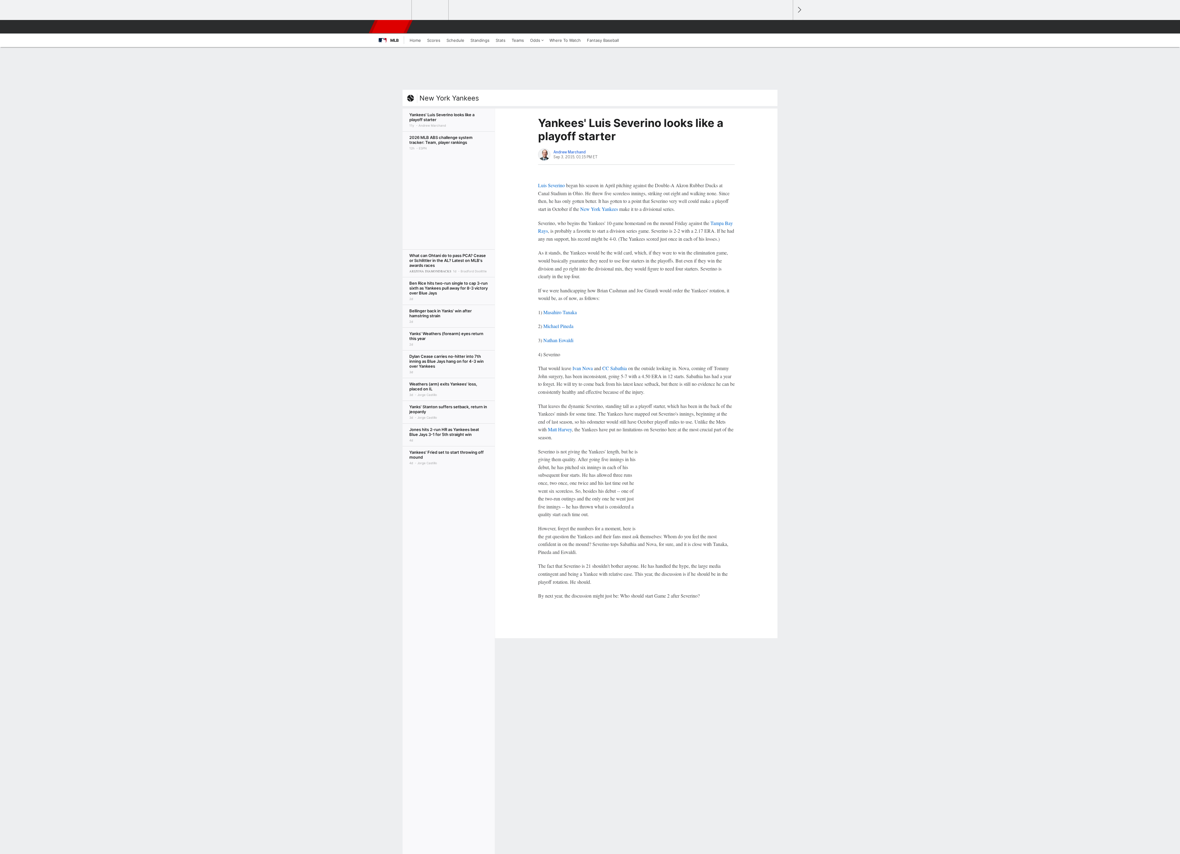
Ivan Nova (582, 368)
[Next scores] (799, 10)
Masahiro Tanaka (560, 312)
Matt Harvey (560, 429)
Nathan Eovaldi (558, 340)
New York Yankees (449, 98)
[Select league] (393, 10)
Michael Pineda (558, 326)
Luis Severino (551, 185)
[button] (785, 27)
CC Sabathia (614, 368)
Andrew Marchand (569, 152)
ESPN (391, 27)
